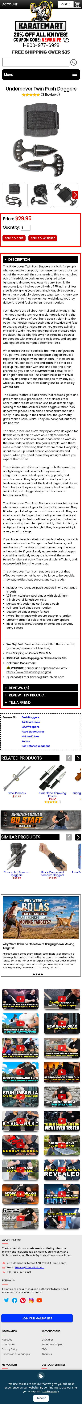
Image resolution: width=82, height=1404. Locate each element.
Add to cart (14, 238)
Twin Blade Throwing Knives (52, 794)
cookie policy (51, 1391)
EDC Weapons (30, 727)
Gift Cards (48, 1339)
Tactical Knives (31, 722)
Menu (8, 74)
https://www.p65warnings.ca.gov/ (28, 672)
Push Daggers (30, 717)
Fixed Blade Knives (33, 731)
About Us (7, 1339)
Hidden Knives (30, 736)
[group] (17, 780)
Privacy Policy (10, 1349)
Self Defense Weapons (36, 746)
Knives (26, 741)
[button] (75, 195)
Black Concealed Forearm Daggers (52, 873)
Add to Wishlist (43, 238)
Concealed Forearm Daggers (17, 873)
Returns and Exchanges (16, 1354)
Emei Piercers (17, 793)
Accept (41, 1398)
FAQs (44, 1349)
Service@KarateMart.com (29, 1267)
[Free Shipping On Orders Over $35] (41, 53)
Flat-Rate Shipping (53, 1344)
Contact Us (8, 1344)
